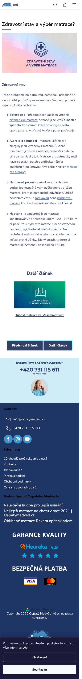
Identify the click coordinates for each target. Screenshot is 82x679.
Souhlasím (39, 670)
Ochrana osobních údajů (20, 487)
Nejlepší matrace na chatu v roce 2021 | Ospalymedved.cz (38, 513)
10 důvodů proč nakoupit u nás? (25, 458)
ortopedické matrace (24, 120)
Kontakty (10, 464)
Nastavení (40, 657)
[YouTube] (27, 439)
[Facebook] (8, 439)
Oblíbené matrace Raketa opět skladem (38, 521)
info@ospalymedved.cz (29, 419)
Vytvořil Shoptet (42, 609)
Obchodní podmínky (17, 481)
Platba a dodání (14, 476)
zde (25, 648)
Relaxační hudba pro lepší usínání (33, 505)
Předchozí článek (25, 345)
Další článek (58, 345)
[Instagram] (17, 439)
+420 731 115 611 (26, 428)
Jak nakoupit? (13, 470)
